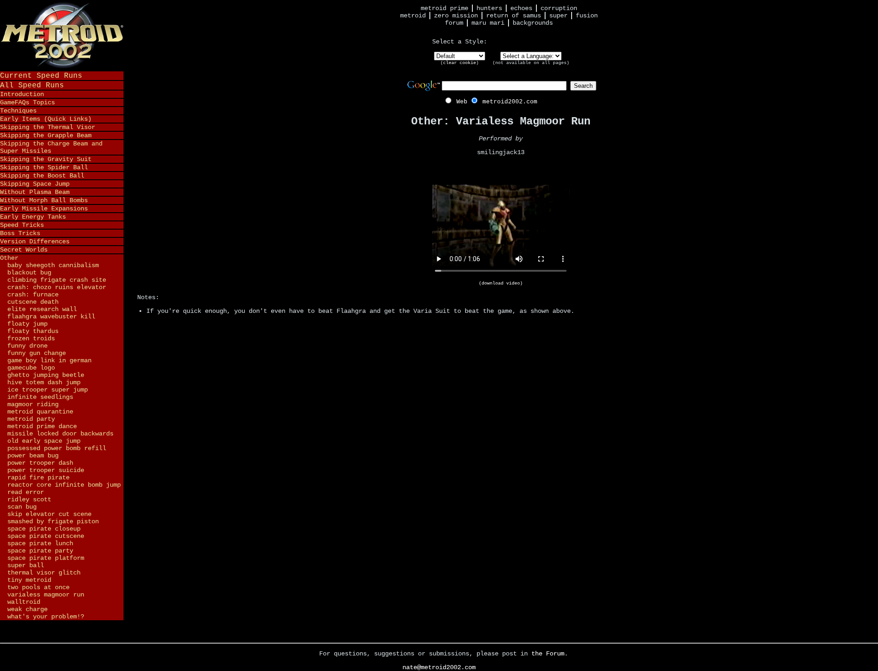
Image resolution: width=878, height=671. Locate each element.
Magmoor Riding (33, 404)
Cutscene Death (33, 302)
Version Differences (35, 241)
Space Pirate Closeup (43, 528)
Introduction (22, 94)
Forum (454, 23)
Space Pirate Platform (45, 558)
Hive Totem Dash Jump (43, 382)
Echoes (521, 8)
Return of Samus (513, 15)
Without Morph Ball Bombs (44, 200)
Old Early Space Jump (43, 441)
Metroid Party (31, 419)
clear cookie (459, 62)
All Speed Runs (32, 85)
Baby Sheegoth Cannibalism (53, 265)
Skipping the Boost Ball (42, 175)
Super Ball (25, 565)
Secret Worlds (24, 249)
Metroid (413, 15)
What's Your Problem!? (45, 616)
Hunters (489, 8)
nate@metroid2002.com (439, 667)
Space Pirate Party (40, 550)
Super (558, 15)
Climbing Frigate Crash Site (56, 280)
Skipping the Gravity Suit (45, 159)
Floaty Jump (27, 323)
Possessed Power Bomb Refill (56, 448)
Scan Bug (22, 506)
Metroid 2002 (61, 35)
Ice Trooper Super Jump (47, 389)
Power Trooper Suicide (45, 470)
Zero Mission (456, 15)
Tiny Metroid (29, 580)
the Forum (547, 653)
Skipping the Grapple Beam (45, 135)
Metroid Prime (444, 8)
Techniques (18, 110)
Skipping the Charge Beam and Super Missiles (51, 147)
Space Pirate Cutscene (45, 536)
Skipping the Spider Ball (44, 167)
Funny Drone (27, 345)
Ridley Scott (29, 499)
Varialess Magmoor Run (45, 594)
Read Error (25, 492)
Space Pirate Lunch (40, 543)
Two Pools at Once (38, 587)
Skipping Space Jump (35, 184)
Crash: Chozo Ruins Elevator (56, 287)
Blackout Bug (29, 272)
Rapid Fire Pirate (38, 477)
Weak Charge (27, 609)
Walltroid (23, 602)
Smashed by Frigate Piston (53, 521)
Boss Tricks (20, 233)
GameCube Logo (31, 367)
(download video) (501, 283)
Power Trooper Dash (40, 463)
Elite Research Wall (42, 309)
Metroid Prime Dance (42, 426)
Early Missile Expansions (44, 208)
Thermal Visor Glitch (43, 572)
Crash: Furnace (33, 294)
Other (9, 258)
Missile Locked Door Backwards (60, 433)
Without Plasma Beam (35, 192)
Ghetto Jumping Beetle (45, 375)
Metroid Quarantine (40, 411)
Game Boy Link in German (49, 360)
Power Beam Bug (33, 455)
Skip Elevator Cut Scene (49, 514)
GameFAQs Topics (27, 102)
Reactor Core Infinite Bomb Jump (64, 484)
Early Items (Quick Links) (45, 119)
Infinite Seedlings (40, 397)
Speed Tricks (22, 225)
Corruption (559, 8)
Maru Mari (487, 23)
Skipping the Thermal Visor (47, 127)
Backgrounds (533, 23)
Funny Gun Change (36, 353)
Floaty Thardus (33, 331)
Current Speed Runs (41, 75)
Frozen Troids (31, 338)
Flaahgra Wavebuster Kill (51, 316)
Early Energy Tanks (33, 216)
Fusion (587, 15)
